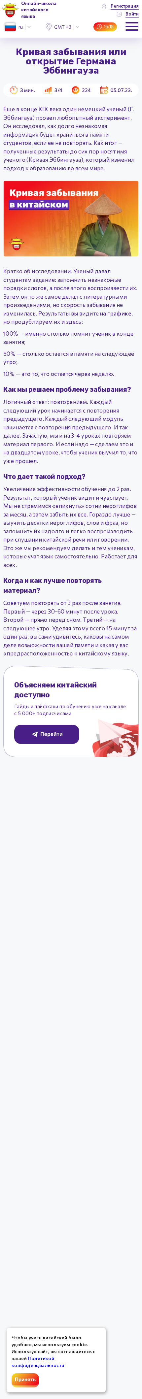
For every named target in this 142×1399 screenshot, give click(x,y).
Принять (25, 1379)
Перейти (51, 734)
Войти (132, 14)
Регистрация (125, 6)
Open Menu (131, 26)
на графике (115, 313)
